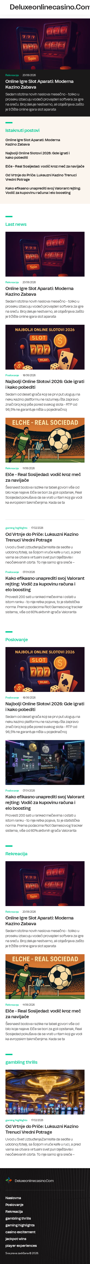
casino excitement (20, 1232)
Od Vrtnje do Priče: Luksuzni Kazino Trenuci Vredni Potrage (45, 177)
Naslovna (13, 1198)
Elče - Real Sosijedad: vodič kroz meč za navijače (45, 166)
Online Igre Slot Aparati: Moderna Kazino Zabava (45, 67)
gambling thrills (18, 1218)
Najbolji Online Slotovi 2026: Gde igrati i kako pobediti (45, 155)
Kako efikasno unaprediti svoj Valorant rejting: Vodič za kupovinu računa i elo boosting (45, 190)
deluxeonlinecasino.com (34, 1181)
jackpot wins (15, 1239)
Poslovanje (12, 375)
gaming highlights (16, 528)
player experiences (21, 1246)
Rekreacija (12, 75)
